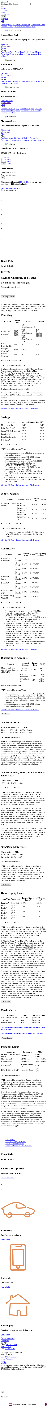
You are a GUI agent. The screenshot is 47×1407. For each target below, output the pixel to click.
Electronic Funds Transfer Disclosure (18, 1146)
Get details (5, 73)
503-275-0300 (11, 1345)
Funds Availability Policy (14, 1144)
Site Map (4, 1363)
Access (3, 77)
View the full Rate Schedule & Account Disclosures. (20, 409)
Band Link (5, 1341)
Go (3, 177)
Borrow (4, 48)
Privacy (3, 1361)
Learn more (5, 44)
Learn (3, 105)
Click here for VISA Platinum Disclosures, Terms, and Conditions (22, 1033)
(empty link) (5, 1239)
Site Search (5, 4)
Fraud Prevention (7, 1359)
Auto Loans (5, 714)
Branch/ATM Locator (9, 1357)
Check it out (5, 130)
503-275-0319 (10, 1349)
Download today (7, 101)
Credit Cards (6, 1001)
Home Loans (6, 884)
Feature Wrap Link (7, 1178)
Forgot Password (15, 188)
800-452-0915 (24, 182)
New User (4, 188)
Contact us (5, 157)
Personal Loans (7, 1038)
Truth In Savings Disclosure (15, 1142)
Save (2, 21)
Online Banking (19, 1404)
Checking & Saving (8, 297)
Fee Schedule (10, 1140)
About (3, 134)
